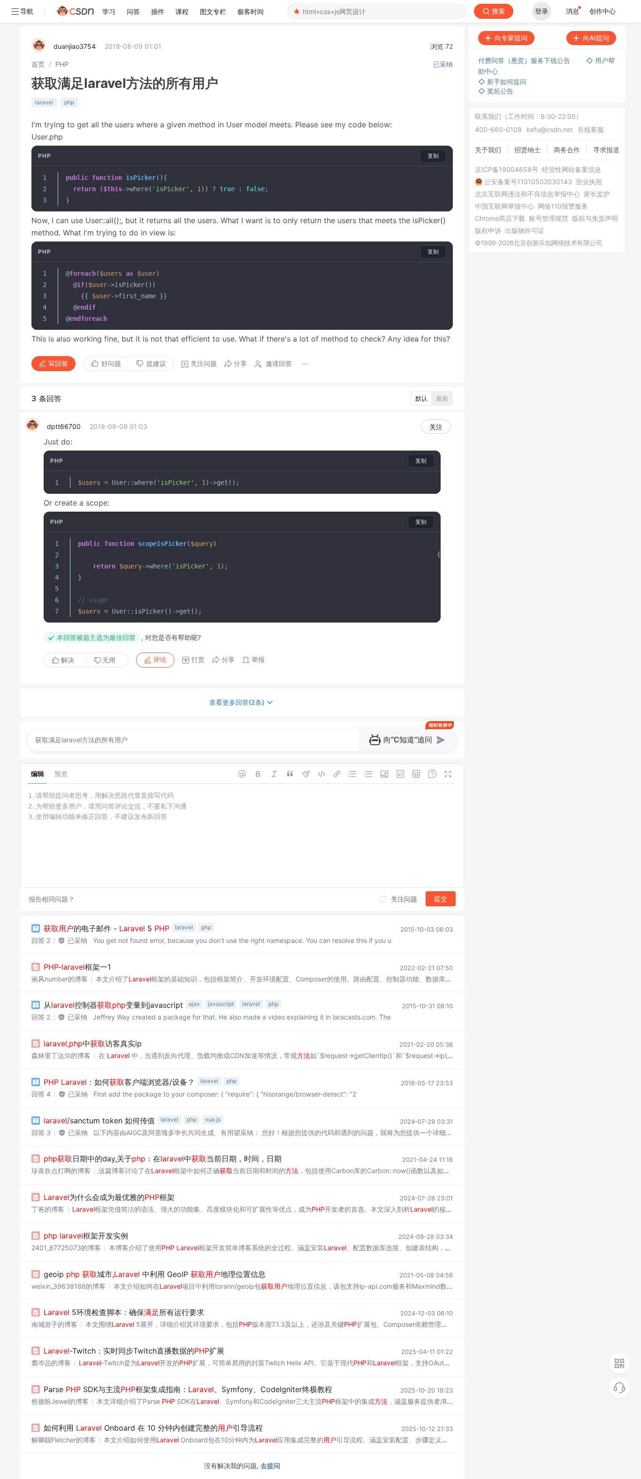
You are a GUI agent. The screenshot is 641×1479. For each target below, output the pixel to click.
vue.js (213, 1119)
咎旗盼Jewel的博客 (60, 1401)
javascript (221, 1003)
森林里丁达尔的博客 (61, 1055)
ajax (194, 1003)
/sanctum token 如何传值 (99, 1120)
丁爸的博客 (47, 1209)
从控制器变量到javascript (113, 1005)
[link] (38, 64)
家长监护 (597, 194)
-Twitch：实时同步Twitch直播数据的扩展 (134, 1350)
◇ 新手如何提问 (502, 82)
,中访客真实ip (93, 1043)
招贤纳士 (527, 150)
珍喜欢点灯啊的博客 (61, 1171)
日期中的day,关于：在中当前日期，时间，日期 (163, 1158)
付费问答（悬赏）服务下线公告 (525, 60)
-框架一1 (77, 967)
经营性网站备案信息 (571, 169)
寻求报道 (606, 150)
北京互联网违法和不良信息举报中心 (527, 194)
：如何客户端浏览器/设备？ (119, 1082)
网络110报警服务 (563, 206)
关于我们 (488, 150)
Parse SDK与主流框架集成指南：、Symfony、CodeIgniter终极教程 (188, 1389)
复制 (433, 155)
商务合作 (567, 150)
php (69, 102)
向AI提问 (596, 38)
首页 (38, 64)
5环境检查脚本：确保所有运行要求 (124, 1312)
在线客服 (591, 129)
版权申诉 (488, 230)
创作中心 (602, 11)
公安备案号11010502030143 (528, 182)
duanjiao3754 (74, 46)
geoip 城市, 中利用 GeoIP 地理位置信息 (155, 1274)
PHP (62, 64)
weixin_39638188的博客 (68, 1286)
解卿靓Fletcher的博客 (63, 1440)
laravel (44, 102)
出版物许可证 (524, 230)
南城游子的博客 (54, 1324)
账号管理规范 (548, 218)
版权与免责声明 (595, 218)
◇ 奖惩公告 (495, 91)
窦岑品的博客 (51, 1363)
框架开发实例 (86, 1235)
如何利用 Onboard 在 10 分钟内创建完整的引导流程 (153, 1427)
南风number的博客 (59, 979)
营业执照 (589, 182)
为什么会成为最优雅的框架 (109, 1197)
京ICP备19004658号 (506, 169)
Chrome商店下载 (500, 218)
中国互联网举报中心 (504, 206)
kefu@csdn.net (550, 129)
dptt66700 (64, 426)
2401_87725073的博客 (66, 1248)
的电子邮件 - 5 (106, 928)
